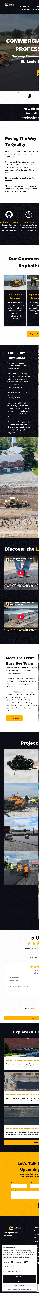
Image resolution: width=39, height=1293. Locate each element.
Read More (13, 990)
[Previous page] (30, 1003)
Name (13, 1183)
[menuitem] (26, 6)
